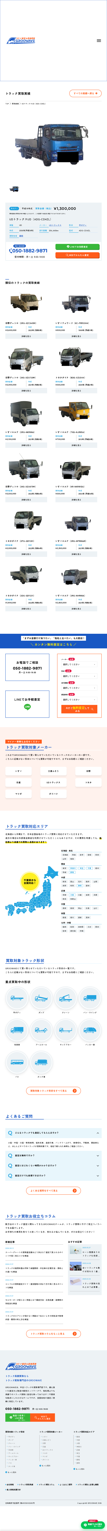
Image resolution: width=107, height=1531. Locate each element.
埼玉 (81, 868)
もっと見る (12, 1472)
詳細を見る (26, 336)
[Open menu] (99, 40)
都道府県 (64, 694)
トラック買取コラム (46, 1485)
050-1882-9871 (17, 1409)
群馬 (72, 872)
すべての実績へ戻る (84, 93)
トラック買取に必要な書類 (88, 1485)
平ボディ (14, 208)
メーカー (64, 659)
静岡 (21, 235)
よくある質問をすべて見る (44, 1190)
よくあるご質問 (66, 1485)
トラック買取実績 (26, 1485)
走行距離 (64, 683)
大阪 (72, 895)
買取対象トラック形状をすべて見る (48, 1090)
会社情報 (10, 1485)
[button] (14, 189)
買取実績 (15, 103)
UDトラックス (55, 225)
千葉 (89, 868)
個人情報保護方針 (14, 1490)
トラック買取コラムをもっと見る (47, 1333)
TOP (7, 103)
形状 (63, 671)
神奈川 (73, 868)
